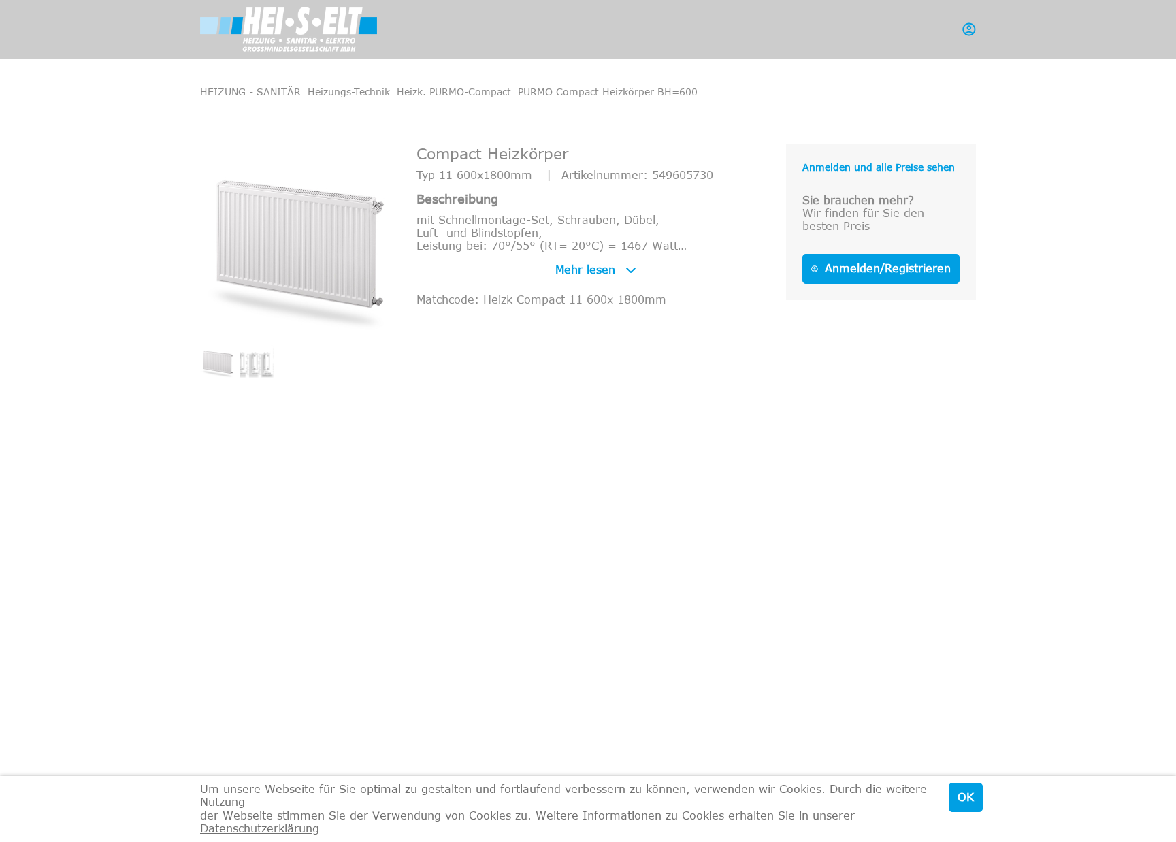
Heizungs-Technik (349, 91)
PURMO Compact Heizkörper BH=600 (608, 91)
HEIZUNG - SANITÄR (250, 91)
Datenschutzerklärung (259, 828)
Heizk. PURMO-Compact (454, 91)
